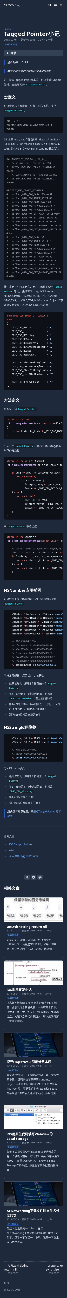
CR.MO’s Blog (12, 5)
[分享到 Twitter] (27, 877)
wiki (11, 850)
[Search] (49, 5)
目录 (13, 53)
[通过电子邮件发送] (40, 877)
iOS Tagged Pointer (21, 844)
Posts (7, 28)
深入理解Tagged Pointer (23, 856)
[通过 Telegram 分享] (33, 877)
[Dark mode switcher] (55, 5)
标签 (6, 1283)
